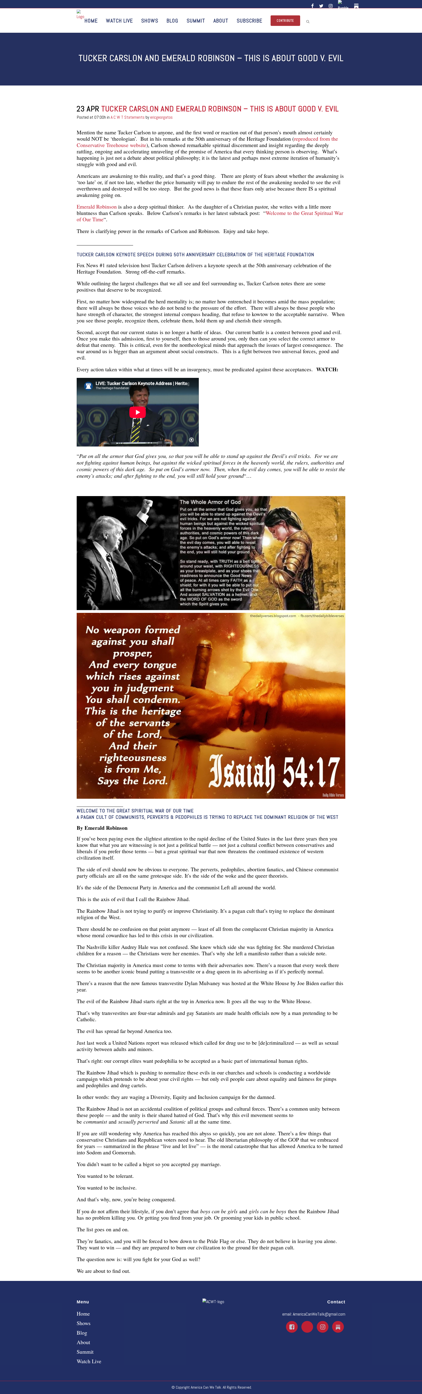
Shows (84, 1323)
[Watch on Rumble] (344, 6)
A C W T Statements (128, 117)
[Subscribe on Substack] (357, 6)
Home (83, 1313)
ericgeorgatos (161, 117)
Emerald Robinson (97, 206)
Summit (85, 1351)
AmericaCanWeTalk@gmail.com (319, 1314)
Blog (82, 1332)
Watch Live (89, 1361)
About (83, 1342)
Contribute (285, 21)
